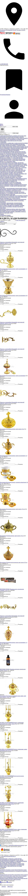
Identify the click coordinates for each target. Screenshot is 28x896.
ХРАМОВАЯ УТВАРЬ (5, 215)
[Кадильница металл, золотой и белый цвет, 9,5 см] (8, 481)
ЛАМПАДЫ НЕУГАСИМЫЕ (21, 143)
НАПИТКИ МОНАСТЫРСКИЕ (7, 194)
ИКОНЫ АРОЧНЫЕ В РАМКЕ (20, 156)
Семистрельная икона (5, 879)
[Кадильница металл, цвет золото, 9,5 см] (8, 507)
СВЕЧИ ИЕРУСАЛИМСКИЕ (7, 143)
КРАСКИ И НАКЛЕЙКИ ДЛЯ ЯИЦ (8, 206)
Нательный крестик (22, 878)
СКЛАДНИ (2, 153)
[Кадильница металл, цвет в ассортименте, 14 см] (8, 454)
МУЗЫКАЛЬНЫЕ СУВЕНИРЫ (13, 211)
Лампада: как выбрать (18, 877)
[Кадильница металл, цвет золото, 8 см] (8, 427)
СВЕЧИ (7, 862)
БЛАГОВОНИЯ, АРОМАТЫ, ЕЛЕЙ (8, 164)
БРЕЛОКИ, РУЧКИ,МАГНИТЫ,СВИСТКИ (10, 209)
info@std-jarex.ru (12, 856)
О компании (3, 30)
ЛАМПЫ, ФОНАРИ (13, 173)
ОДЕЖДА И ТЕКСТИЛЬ (18, 863)
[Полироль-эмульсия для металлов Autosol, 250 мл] (8, 668)
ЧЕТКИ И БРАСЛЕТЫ (12, 171)
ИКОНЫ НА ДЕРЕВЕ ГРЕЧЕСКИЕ (13, 155)
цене (17, 220)
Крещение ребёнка (4, 878)
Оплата (16, 869)
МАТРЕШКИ (3, 210)
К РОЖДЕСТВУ (17, 193)
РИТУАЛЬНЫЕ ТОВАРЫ (6, 863)
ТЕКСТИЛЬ (3, 181)
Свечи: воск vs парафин (20, 876)
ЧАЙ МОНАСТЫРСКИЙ (14, 197)
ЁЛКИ (12, 200)
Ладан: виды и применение (6, 877)
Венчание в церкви (13, 878)
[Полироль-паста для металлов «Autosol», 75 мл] (8, 588)
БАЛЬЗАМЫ (3, 195)
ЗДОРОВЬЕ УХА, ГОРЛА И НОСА (11, 198)
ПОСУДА (9, 210)
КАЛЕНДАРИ (3, 162)
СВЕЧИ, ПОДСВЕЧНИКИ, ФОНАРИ (9, 199)
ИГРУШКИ (2, 211)
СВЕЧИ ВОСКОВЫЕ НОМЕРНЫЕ (18, 148)
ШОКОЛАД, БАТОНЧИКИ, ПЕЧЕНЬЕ (9, 192)
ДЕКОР (15, 200)
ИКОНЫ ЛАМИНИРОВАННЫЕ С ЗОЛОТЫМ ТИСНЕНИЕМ (12, 158)
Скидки (14, 30)
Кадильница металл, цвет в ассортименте (15, 375)
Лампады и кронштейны (5, 242)
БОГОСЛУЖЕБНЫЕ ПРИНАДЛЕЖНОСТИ (10, 184)
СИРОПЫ (2, 197)
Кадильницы (3, 268)
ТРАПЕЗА (23, 211)
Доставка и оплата (21, 30)
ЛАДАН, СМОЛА (7, 165)
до (0, 224)
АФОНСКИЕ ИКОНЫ (20, 151)
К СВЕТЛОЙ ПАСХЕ (16, 190)
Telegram (10, 882)
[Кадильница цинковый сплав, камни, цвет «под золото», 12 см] (12, 694)
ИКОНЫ (19, 858)
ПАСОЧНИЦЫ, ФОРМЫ (18, 205)
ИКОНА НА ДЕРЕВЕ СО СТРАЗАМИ (9, 157)
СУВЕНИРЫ (3, 203)
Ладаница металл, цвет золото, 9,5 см (15, 535)
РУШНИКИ (7, 190)
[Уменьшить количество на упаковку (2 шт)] (0, 304)
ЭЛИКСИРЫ (23, 197)
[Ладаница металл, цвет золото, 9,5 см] (8, 534)
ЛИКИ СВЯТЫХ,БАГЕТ (6, 160)
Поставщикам (9, 30)
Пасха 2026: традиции (15, 879)
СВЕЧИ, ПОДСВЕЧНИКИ (16, 204)
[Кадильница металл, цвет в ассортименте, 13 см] (8, 641)
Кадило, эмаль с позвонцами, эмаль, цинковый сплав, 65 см (13, 830)
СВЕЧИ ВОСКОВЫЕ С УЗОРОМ (13, 145)
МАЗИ (1, 198)
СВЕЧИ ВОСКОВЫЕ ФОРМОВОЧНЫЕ (9, 149)
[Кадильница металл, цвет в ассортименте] (8, 374)
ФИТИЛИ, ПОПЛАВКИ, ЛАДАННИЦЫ (12, 167)
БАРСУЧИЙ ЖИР (10, 195)
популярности (22, 220)
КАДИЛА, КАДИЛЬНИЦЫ (14, 183)
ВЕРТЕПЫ (7, 200)
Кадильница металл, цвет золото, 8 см (15, 429)
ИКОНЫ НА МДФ (10, 153)
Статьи (25, 869)
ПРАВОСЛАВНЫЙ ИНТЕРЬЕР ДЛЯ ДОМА (10, 177)
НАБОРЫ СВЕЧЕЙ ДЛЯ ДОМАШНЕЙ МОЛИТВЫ (12, 144)
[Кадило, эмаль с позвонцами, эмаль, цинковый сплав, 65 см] (8, 828)
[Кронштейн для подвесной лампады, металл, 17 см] (8, 241)
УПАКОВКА (21, 200)
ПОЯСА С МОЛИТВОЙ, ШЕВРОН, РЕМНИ (13, 189)
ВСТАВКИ (2, 145)
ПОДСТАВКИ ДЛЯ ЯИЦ (6, 205)
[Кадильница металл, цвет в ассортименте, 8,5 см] (8, 294)
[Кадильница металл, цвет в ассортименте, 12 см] (8, 267)
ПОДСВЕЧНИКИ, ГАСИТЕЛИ (7, 182)
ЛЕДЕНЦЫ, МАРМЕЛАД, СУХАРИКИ (12, 193)
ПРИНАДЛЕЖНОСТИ (11, 181)
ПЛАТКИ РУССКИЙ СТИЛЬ (18, 210)
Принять (2, 895)
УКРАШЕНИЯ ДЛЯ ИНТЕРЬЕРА (14, 203)
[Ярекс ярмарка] (5, 854)
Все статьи (14, 874)
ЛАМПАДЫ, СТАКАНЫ (20, 167)
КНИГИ (9, 162)
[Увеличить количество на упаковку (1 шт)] (17, 491)
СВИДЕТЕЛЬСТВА (4, 176)
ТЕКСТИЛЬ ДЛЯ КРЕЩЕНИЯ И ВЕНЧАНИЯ (11, 188)
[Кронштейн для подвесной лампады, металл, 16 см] (8, 347)
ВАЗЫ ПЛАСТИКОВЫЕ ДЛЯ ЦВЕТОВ (15, 179)
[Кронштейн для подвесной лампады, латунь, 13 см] (8, 321)
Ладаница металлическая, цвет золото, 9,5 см (16, 562)
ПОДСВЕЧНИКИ (4, 173)
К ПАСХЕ (23, 193)
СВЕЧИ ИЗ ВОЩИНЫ (13, 150)
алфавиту (2, 221)
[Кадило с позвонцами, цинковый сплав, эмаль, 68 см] (8, 801)
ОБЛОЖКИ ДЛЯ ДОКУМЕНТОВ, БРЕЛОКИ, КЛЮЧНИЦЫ (13, 174)
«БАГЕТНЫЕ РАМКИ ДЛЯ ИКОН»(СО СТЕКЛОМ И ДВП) (12, 161)
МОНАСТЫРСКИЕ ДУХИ (6, 212)
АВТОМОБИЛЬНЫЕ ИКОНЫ (7, 151)
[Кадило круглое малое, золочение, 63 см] (8, 774)
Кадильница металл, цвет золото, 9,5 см (15, 509)
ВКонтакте (3, 882)
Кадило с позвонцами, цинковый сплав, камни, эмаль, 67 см (12, 723)
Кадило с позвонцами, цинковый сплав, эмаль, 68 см (12, 803)
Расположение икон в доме (9, 876)
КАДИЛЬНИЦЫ (4, 166)
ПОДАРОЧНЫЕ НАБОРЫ (21, 195)
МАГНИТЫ (3, 201)
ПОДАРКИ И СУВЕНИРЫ (16, 176)
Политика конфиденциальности (7, 871)
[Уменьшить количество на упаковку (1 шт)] (0, 491)
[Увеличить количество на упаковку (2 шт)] (17, 304)
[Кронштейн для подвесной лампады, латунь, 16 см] (8, 401)
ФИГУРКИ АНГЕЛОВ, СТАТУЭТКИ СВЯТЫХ (11, 168)
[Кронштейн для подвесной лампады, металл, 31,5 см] (8, 614)
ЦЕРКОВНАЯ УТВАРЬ (15, 862)
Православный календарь (6, 874)
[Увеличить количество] (15, 304)
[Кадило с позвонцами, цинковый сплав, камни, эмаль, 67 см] (8, 721)
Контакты (2, 31)
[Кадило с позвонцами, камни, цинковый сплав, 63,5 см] (8, 748)
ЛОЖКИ (23, 209)
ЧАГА (6, 197)
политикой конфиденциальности (16, 845)
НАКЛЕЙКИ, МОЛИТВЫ (17, 162)
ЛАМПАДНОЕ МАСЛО (14, 166)
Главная (2, 214)
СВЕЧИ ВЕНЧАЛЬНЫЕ (18, 146)
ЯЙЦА (8, 204)
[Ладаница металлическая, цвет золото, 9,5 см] (8, 561)
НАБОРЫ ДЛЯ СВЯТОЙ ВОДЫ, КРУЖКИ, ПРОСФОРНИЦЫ (12, 172)
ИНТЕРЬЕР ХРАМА (5, 589)
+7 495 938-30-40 (4, 64)
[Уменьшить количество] (1, 304)
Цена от (2, 222)
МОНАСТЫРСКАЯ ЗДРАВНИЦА (8, 865)
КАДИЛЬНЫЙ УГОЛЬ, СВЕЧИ (19, 165)
